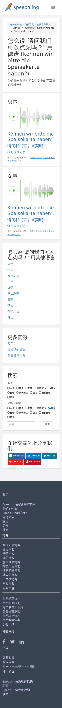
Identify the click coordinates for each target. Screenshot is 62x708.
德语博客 (8, 558)
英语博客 (8, 553)
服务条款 (8, 662)
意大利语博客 (11, 562)
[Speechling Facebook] (5, 642)
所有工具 (8, 624)
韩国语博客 (9, 575)
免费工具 (29, 24)
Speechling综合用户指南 (19, 504)
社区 (5, 530)
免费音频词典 (44, 24)
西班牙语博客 (11, 545)
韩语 (10, 317)
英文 (10, 264)
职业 (5, 685)
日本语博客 (9, 579)
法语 (10, 270)
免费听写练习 (11, 598)
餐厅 (10, 343)
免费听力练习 (11, 603)
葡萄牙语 (13, 311)
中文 (10, 282)
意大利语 (13, 293)
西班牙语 (13, 276)
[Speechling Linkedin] (24, 642)
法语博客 (8, 549)
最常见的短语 (16, 349)
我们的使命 (9, 508)
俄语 (10, 305)
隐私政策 (8, 657)
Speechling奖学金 (14, 513)
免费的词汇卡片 (12, 607)
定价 (5, 525)
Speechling (16, 24)
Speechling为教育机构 (17, 681)
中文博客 (8, 583)
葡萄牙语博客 (11, 566)
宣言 (5, 521)
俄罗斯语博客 (11, 570)
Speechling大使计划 (16, 690)
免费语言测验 (11, 611)
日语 (10, 299)
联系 (5, 694)
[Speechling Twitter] (14, 642)
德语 (10, 287)
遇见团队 (8, 517)
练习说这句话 (16, 152)
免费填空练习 (11, 615)
